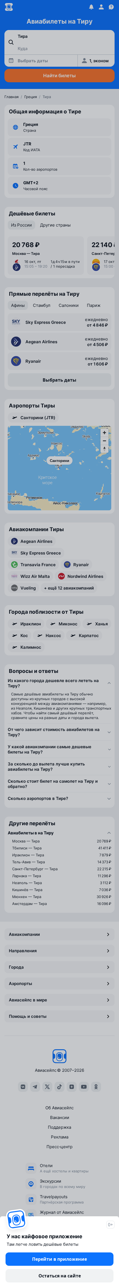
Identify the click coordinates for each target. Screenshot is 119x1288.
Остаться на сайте (59, 1276)
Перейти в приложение (59, 1259)
